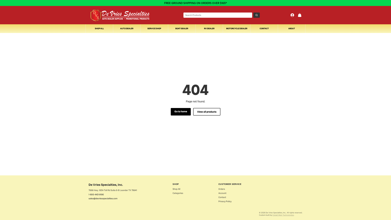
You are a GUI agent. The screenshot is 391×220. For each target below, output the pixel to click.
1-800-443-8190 (96, 194)
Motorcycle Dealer (236, 28)
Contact (264, 28)
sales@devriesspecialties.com (103, 198)
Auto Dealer (126, 28)
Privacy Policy (225, 201)
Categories (178, 193)
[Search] (256, 15)
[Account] (292, 15)
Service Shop (154, 28)
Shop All (99, 28)
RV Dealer (209, 28)
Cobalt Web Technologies (283, 215)
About (291, 28)
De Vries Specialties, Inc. (106, 185)
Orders (221, 189)
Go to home (180, 111)
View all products (206, 111)
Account (222, 193)
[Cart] (299, 15)
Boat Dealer (181, 28)
